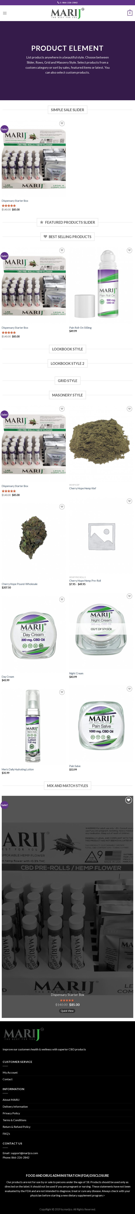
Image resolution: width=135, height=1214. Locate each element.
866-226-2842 (20, 1157)
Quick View (67, 1010)
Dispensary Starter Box (15, 200)
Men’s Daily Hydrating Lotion (18, 769)
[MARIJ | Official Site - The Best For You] (67, 13)
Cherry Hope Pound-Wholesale (19, 584)
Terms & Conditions (14, 1120)
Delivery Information (15, 1106)
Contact (7, 1079)
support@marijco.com (24, 1153)
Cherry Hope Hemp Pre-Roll (85, 580)
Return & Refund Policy (16, 1126)
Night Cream (76, 673)
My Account (10, 1072)
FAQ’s (6, 1133)
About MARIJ (11, 1099)
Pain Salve (75, 766)
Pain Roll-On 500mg (80, 327)
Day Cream (8, 676)
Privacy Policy (11, 1113)
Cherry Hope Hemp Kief (82, 488)
